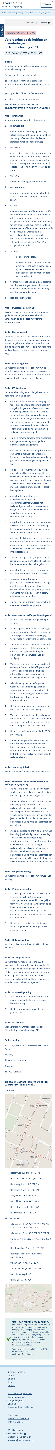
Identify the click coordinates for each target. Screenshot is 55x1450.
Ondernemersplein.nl (18, 1436)
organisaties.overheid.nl (22, 1344)
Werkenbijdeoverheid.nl (19, 1440)
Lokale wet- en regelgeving (12, 13)
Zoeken (11, 1385)
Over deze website (16, 1372)
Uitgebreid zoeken (33, 13)
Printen (44, 22)
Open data (13, 1415)
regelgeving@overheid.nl (22, 1354)
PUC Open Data (15, 1422)
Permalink (30, 22)
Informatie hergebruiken (20, 1393)
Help (10, 1382)
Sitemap (12, 1403)
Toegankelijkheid (16, 1400)
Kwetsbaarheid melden (19, 1407)
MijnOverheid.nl (15, 1430)
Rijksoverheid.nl (15, 1433)
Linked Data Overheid (18, 1418)
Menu (48, 4)
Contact (11, 1375)
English (11, 1378)
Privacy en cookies (16, 1397)
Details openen (2, 30)
